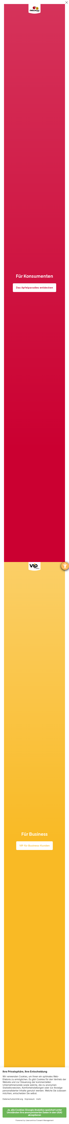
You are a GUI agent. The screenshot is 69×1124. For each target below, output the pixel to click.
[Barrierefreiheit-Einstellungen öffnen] (65, 566)
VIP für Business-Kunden (34, 845)
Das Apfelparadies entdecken (34, 287)
